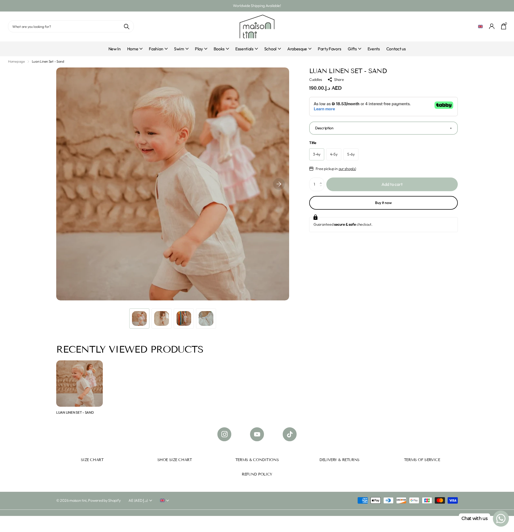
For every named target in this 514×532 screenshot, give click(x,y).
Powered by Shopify (104, 500)
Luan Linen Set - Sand (75, 412)
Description (324, 128)
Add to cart (391, 184)
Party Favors (329, 48)
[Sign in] (492, 26)
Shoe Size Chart (174, 460)
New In (114, 48)
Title (312, 142)
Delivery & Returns (339, 460)
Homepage (16, 61)
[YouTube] (257, 434)
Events (374, 48)
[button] (279, 183)
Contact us (396, 48)
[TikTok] (290, 434)
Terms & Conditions (257, 460)
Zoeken (126, 26)
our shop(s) (347, 168)
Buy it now (383, 202)
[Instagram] (224, 434)
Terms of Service (422, 460)
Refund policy (257, 474)
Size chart (92, 460)
